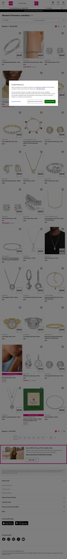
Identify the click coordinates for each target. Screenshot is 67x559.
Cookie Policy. (41, 89)
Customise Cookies (16, 101)
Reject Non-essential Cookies (35, 101)
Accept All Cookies (50, 101)
